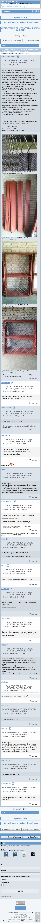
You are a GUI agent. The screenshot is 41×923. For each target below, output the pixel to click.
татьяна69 (5, 383)
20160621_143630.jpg (10, 371)
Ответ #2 (6, 416)
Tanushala (5, 618)
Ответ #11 (6, 690)
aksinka (4, 682)
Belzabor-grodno (8, 57)
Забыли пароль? (6, 896)
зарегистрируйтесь (25, 3)
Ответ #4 (6, 477)
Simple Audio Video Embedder (17, 919)
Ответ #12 (6, 713)
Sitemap (30, 919)
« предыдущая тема (12, 40)
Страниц (16, 36)
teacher (4, 728)
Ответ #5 (6, 510)
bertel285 (5, 589)
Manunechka (6, 408)
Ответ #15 (6, 792)
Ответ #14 (6, 768)
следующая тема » (29, 41)
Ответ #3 (6, 444)
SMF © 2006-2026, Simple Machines (20, 917)
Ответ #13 (6, 737)
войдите (13, 3)
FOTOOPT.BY (7, 501)
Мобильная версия (20, 914)
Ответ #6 (6, 547)
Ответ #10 (6, 653)
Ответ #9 (6, 626)
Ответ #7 (6, 574)
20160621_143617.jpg (10, 304)
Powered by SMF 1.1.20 (20, 916)
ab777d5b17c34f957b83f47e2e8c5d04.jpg (15, 171)
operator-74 (6, 783)
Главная (6, 11)
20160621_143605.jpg (10, 238)
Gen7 (3, 469)
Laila (3, 539)
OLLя (3, 565)
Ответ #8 (6, 597)
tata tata (4, 705)
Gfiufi (3, 645)
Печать (4, 45)
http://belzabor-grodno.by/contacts (18, 123)
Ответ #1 (6, 391)
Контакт (20, 908)
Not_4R (4, 436)
